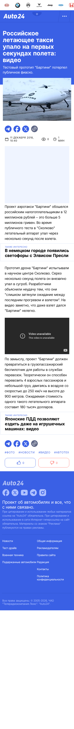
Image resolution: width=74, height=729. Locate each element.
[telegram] (8, 129)
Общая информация (49, 541)
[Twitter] (15, 492)
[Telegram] (33, 492)
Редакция (43, 562)
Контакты (43, 569)
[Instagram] (42, 492)
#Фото (10, 452)
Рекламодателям (47, 548)
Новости (7, 541)
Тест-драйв (9, 548)
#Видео (44, 452)
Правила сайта (46, 555)
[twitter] (25, 129)
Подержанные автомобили (19, 562)
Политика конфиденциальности (50, 578)
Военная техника (13, 555)
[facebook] (16, 129)
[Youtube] (24, 492)
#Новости (27, 452)
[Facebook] (5, 492)
